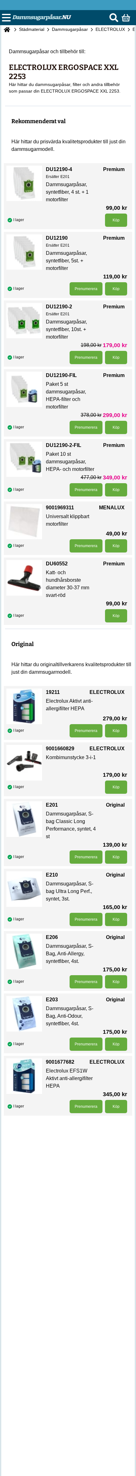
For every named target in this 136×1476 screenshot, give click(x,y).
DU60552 (57, 563)
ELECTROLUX (110, 29)
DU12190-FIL (61, 375)
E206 (52, 937)
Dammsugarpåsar (70, 29)
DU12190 (57, 238)
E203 (52, 999)
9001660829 (60, 748)
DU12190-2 (59, 306)
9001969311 (60, 507)
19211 (53, 692)
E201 (52, 805)
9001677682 (60, 1062)
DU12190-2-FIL (63, 445)
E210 (52, 875)
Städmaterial (31, 29)
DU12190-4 (59, 169)
